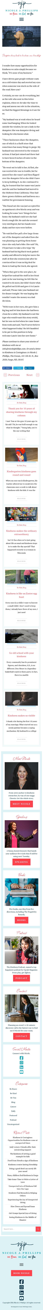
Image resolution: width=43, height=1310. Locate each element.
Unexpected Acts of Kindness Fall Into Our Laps (23, 1187)
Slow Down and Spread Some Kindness (23, 1207)
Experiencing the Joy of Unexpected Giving (23, 1201)
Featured (13, 1115)
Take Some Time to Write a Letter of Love (23, 1180)
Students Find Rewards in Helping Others (23, 1194)
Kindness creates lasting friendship (22, 1164)
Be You (13, 1097)
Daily (13, 1111)
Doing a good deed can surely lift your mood (22, 1170)
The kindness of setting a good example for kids (22, 1155)
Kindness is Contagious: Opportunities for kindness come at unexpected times (23, 1140)
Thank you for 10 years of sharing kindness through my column (21, 412)
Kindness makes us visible (21, 715)
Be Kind (19, 403)
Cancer (13, 1106)
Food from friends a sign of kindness (23, 1160)
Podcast (13, 1120)
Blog (24, 403)
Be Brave (13, 1089)
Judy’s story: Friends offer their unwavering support (23, 1148)
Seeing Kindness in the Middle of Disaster (22, 1218)
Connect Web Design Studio (25, 1306)
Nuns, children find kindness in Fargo (22, 1175)
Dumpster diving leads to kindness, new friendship (21, 55)
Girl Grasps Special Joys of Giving (22, 1213)
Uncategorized (13, 1124)
